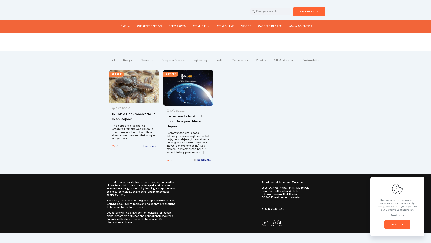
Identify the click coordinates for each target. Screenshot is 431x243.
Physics (261, 60)
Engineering (200, 60)
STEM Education (284, 60)
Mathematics (240, 60)
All (113, 60)
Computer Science (173, 60)
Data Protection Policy (399, 209)
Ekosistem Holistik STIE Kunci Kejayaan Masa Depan (185, 121)
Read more (149, 146)
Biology (127, 60)
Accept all (397, 224)
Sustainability (311, 60)
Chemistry (147, 60)
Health (219, 60)
